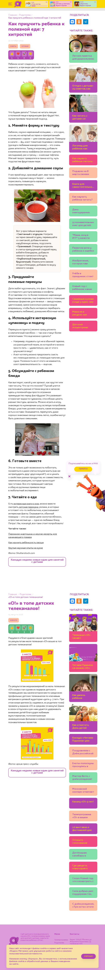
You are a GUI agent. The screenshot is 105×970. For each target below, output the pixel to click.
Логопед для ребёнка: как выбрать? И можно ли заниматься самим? (80, 147)
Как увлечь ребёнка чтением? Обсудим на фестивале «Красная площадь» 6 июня (82, 697)
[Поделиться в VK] (72, 21)
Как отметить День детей (80, 726)
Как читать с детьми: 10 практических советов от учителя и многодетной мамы (80, 118)
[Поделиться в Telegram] (85, 21)
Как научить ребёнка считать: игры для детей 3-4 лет (83, 160)
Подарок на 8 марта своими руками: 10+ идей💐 (82, 173)
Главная (12, 15)
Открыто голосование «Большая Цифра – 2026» (82, 842)
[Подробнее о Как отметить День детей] (83, 718)
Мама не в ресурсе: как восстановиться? (82, 314)
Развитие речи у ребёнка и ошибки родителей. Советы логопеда (83, 250)
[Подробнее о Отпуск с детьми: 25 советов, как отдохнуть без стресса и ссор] (83, 79)
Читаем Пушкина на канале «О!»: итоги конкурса (82, 667)
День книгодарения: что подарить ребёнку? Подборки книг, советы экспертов (83, 211)
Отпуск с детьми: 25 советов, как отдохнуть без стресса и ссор (82, 88)
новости (13, 620)
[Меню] (10, 4)
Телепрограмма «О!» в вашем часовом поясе (81, 816)
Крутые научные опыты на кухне (25, 548)
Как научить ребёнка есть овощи (26, 543)
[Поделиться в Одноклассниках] (79, 21)
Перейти (83, 469)
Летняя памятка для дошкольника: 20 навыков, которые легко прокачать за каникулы (83, 58)
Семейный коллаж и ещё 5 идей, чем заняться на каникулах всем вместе (83, 301)
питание (25, 46)
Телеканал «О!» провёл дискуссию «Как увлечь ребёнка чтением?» (81, 637)
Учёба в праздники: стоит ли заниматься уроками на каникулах (82, 275)
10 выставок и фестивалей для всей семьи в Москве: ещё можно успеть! (82, 829)
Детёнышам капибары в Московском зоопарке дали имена (81, 855)
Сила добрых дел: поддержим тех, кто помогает (82, 893)
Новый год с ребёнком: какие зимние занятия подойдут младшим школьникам (82, 288)
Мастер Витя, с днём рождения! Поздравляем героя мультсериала (82, 778)
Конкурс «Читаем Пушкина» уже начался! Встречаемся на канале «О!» (82, 740)
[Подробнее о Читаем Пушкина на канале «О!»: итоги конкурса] (83, 658)
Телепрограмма (61, 940)
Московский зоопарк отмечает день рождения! (83, 791)
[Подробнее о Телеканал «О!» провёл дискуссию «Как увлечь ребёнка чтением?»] (83, 628)
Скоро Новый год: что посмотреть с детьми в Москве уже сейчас (83, 880)
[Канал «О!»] (17, 4)
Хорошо (88, 956)
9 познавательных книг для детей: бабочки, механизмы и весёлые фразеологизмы (83, 224)
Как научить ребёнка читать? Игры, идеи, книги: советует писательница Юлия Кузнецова (82, 199)
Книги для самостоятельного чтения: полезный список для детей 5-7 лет (83, 186)
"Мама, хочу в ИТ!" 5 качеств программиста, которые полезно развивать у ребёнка (82, 237)
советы (13, 46)
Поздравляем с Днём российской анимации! (82, 752)
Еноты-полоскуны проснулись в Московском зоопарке (83, 765)
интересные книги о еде (26, 504)
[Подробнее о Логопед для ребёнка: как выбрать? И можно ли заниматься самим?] (83, 139)
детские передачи (28, 507)
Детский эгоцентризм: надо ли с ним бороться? (80, 326)
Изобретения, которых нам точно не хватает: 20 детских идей (83, 262)
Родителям (25, 15)
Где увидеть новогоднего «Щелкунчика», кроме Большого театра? (82, 867)
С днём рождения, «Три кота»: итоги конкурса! (83, 906)
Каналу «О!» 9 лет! (83, 802)
